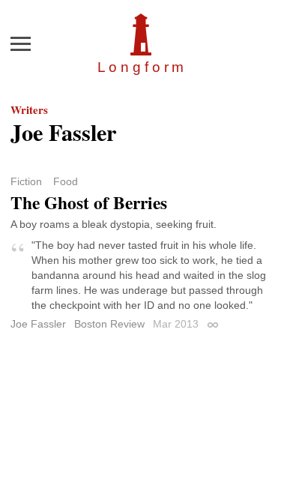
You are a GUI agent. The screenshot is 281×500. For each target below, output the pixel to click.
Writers (29, 109)
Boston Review (109, 324)
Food (65, 181)
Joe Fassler (38, 324)
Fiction (26, 181)
